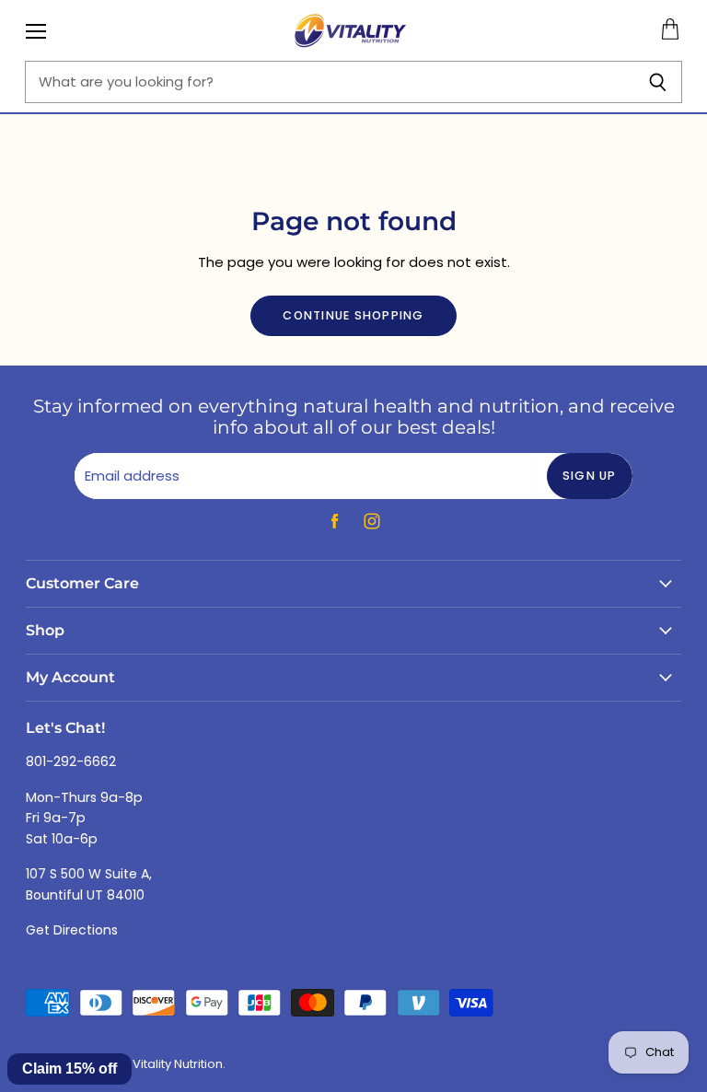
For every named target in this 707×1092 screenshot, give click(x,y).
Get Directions (72, 930)
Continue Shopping (353, 315)
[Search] (657, 82)
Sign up (589, 475)
